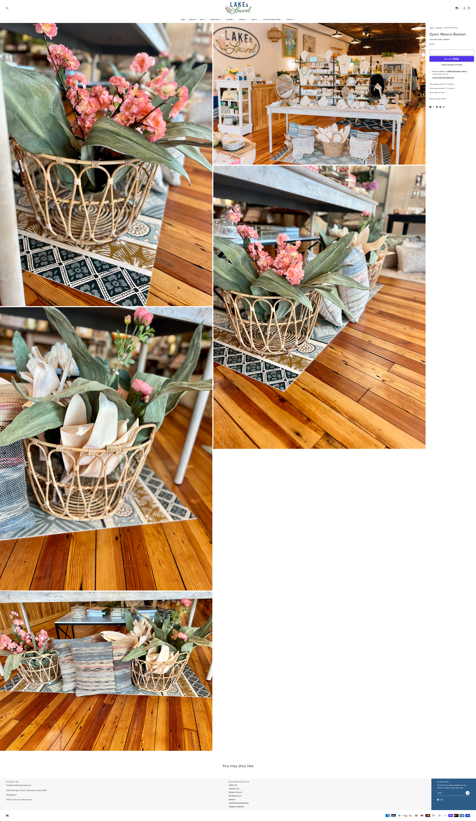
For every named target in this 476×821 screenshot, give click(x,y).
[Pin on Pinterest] (436, 107)
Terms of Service (236, 807)
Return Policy (235, 796)
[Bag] (469, 8)
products (439, 28)
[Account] (464, 8)
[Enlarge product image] (106, 164)
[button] (443, 107)
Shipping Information (239, 803)
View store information (443, 78)
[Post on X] (433, 107)
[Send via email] (440, 107)
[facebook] (438, 799)
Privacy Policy (235, 792)
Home (431, 28)
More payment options (452, 65)
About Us (233, 785)
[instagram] (441, 799)
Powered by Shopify (238, 816)
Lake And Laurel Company (440, 39)
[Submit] (468, 793)
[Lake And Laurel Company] (238, 8)
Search (232, 800)
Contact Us (234, 789)
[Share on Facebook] (430, 107)
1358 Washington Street (457, 71)
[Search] (7, 8)
